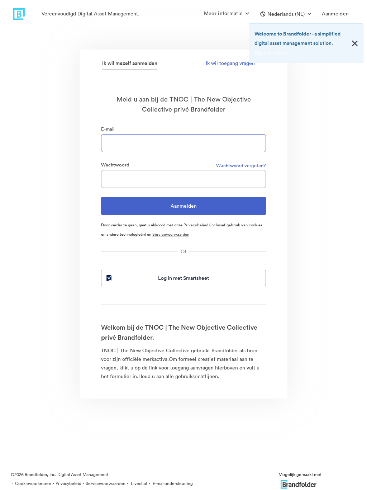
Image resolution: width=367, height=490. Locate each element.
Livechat (138, 483)
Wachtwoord (115, 165)
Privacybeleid (196, 225)
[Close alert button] (354, 43)
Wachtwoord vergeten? (241, 165)
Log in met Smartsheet (183, 278)
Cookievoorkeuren (33, 483)
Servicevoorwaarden (170, 234)
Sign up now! (271, 52)
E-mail (107, 129)
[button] (285, 14)
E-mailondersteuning (172, 483)
